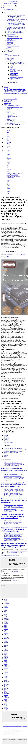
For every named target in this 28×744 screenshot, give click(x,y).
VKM (8, 171)
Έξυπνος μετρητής (11, 48)
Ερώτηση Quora (10, 58)
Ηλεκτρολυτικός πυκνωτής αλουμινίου (13, 448)
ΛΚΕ (8, 136)
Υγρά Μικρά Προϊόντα (15, 17)
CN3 (8, 181)
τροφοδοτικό (13, 74)
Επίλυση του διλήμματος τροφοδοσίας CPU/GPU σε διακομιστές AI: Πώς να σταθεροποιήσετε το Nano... (12, 516)
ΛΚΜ (8, 159)
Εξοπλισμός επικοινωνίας (13, 46)
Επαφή (5, 83)
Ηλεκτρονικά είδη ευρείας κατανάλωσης (16, 71)
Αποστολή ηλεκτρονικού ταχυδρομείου (10, 555)
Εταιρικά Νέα (10, 60)
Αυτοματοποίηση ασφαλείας (16, 77)
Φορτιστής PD (10, 42)
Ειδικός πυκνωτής (8, 51)
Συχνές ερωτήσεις (11, 56)
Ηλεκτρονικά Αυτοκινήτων (13, 36)
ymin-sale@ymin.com (12, 432)
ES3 (8, 185)
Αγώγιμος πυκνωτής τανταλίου (14, 31)
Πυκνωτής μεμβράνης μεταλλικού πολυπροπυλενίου (15, 33)
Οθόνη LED (12, 69)
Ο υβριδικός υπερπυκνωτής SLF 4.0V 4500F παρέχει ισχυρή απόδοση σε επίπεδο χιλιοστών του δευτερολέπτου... (13, 484)
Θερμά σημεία (10, 59)
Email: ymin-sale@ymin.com (10, 3)
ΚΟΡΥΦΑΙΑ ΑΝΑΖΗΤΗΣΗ (15, 552)
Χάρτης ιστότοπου (15, 551)
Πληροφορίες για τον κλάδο (13, 55)
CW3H (8, 143)
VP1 (8, 193)
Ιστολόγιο (6, 54)
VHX (8, 189)
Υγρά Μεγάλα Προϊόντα (15, 16)
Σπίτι (5, 12)
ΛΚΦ (8, 163)
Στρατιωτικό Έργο (11, 44)
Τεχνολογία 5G (13, 82)
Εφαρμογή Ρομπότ (11, 40)
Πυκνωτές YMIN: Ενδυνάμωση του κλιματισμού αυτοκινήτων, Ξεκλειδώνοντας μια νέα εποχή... (14, 470)
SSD (11, 79)
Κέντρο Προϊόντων (8, 50)
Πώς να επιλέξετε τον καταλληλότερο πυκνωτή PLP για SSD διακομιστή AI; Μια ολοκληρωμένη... (14, 500)
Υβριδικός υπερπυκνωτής (13, 25)
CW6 (8, 147)
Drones (11, 67)
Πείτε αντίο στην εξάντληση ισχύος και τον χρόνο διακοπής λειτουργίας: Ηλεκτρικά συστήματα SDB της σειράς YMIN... (14, 545)
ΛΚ (7, 167)
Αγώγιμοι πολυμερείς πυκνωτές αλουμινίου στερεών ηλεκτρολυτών (17, 19)
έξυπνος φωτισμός (14, 73)
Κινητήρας (9, 47)
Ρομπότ (11, 66)
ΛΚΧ (8, 155)
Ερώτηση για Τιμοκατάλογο (7, 421)
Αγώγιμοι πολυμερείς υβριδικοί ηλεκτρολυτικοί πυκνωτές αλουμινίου (15, 22)
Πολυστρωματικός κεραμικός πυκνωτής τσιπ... (14, 177)
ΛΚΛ (8, 151)
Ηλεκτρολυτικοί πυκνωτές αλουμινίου (16, 15)
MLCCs (8, 30)
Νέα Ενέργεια (10, 43)
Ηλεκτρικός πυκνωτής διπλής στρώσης (16, 24)
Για (4, 52)
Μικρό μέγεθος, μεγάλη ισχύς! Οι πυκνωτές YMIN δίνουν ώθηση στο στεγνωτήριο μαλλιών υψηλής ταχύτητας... (14, 529)
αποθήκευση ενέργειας (15, 78)
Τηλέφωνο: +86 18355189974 (11, 1)
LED (8, 132)
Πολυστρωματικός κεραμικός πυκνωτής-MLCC (15, 449)
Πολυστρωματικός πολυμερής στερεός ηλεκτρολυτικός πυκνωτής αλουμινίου (16, 28)
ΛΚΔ (8, 140)
